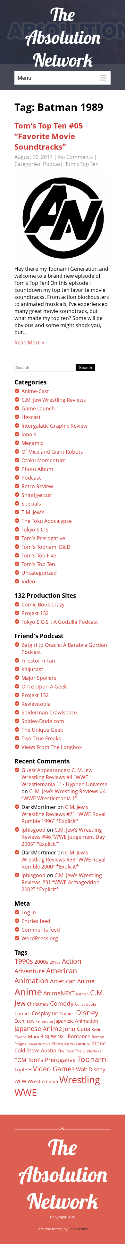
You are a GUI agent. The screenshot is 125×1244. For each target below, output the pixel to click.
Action (71, 961)
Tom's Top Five (38, 555)
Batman (82, 994)
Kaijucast (32, 669)
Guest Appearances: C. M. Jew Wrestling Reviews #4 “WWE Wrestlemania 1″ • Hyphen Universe (64, 777)
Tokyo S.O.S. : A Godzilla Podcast (59, 621)
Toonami (92, 1059)
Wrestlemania (43, 1081)
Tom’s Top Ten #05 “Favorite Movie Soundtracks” (48, 136)
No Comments (75, 157)
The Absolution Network (62, 1174)
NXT (61, 1036)
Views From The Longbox (51, 747)
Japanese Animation (76, 1020)
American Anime (72, 981)
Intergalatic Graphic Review (54, 425)
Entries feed (35, 921)
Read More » (29, 342)
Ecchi (20, 1021)
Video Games (54, 1068)
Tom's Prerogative (43, 538)
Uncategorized (39, 572)
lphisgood (33, 829)
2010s (55, 962)
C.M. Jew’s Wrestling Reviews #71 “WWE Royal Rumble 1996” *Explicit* (63, 814)
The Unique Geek (42, 729)
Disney (87, 1012)
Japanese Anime (38, 1028)
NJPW (50, 1037)
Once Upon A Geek (44, 686)
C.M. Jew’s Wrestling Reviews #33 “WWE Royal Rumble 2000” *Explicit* (63, 859)
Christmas (38, 1004)
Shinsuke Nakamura (71, 1044)
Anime (28, 991)
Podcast (53, 164)
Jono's (28, 434)
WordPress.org (39, 938)
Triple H (23, 1069)
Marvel (35, 1036)
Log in (28, 912)
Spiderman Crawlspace (49, 712)
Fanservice (44, 1021)
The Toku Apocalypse (46, 520)
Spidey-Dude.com (42, 721)
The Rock (66, 1051)
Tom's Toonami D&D (46, 546)
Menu (24, 77)
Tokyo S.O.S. (35, 529)
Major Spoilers (38, 677)
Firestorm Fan (38, 660)
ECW (30, 1021)
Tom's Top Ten (82, 164)
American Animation (45, 975)
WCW (20, 1081)
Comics (22, 1013)
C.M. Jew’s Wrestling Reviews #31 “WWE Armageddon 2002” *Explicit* (61, 882)
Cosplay (41, 1013)
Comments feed (40, 929)
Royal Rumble (39, 1044)
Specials (31, 503)
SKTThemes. (78, 1228)
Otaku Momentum (43, 460)
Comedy (62, 1003)
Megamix (32, 443)
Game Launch (38, 408)
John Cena (76, 1029)
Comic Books (85, 1004)
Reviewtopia (36, 703)
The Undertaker (89, 1051)
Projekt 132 (35, 613)
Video (28, 581)
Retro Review (37, 486)
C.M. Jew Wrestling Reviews (53, 399)
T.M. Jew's (33, 512)
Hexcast (31, 417)
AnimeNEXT (59, 993)
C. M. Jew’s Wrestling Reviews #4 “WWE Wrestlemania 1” (63, 795)
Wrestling (79, 1079)
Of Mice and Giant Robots (52, 451)
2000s (41, 961)
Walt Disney (90, 1069)
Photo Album (37, 469)
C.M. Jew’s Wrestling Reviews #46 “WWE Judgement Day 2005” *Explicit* (63, 836)
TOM (20, 1060)
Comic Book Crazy (42, 604)
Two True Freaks (41, 738)
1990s (23, 961)
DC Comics (63, 1013)
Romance (79, 1036)
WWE (25, 1092)
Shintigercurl (37, 494)
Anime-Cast (35, 391)
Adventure (29, 971)
